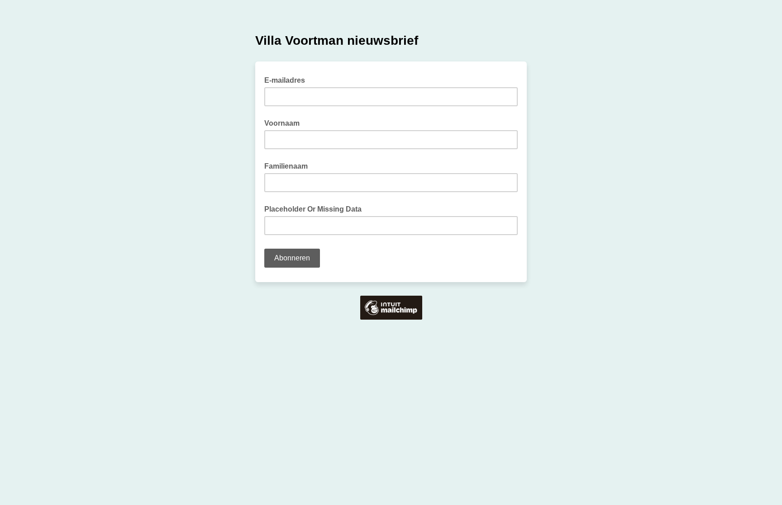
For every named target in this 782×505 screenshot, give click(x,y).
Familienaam (286, 166)
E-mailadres (287, 80)
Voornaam (282, 123)
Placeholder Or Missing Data (313, 209)
